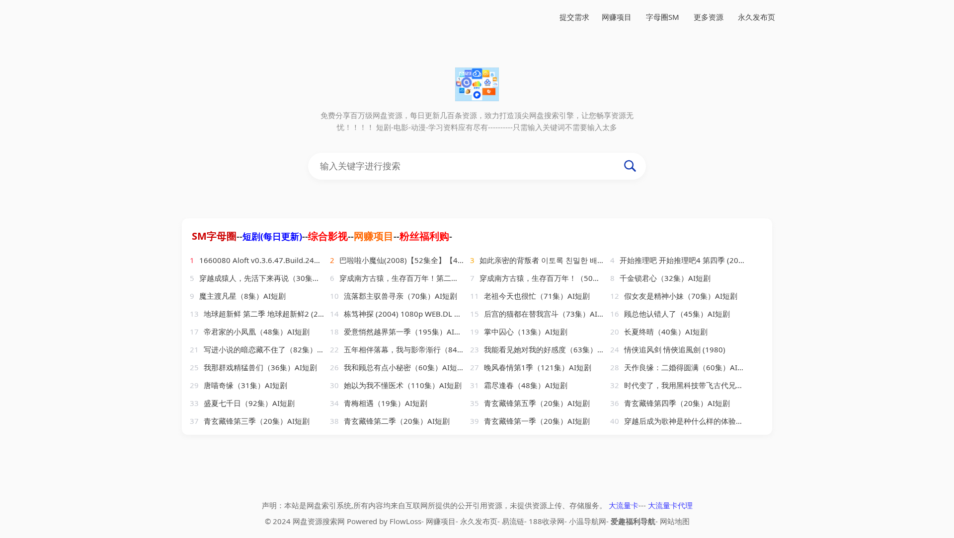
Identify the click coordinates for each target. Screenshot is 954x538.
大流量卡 (623, 505)
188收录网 (546, 521)
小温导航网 (587, 521)
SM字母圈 (214, 236)
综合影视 (328, 236)
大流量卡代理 (670, 505)
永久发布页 (756, 17)
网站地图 (675, 521)
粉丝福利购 (424, 236)
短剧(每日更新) (272, 236)
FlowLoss (405, 521)
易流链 (513, 521)
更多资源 (708, 17)
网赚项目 (617, 17)
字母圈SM (662, 17)
